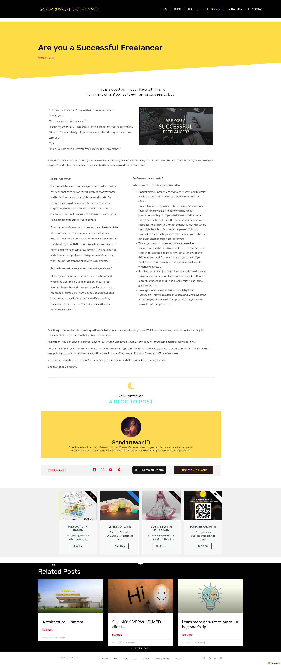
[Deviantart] (118, 469)
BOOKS (215, 9)
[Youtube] (110, 469)
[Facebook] (94, 469)
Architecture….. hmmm (62, 621)
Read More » (48, 630)
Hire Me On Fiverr (193, 470)
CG (202, 9)
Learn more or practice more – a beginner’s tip (210, 624)
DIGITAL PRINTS (236, 9)
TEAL (191, 9)
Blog (177, 9)
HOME (163, 9)
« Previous (136, 647)
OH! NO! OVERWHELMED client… (136, 624)
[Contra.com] (149, 472)
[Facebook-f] (204, 658)
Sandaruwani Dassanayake (70, 9)
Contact (258, 9)
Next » (147, 647)
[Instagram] (102, 469)
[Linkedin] (221, 658)
